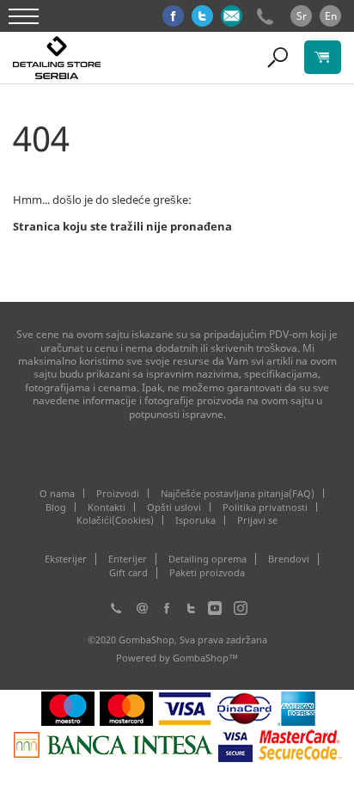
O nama (57, 493)
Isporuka (195, 520)
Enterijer (127, 559)
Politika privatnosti (265, 507)
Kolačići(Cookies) (115, 520)
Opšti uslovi (174, 507)
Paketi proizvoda (207, 573)
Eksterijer (66, 559)
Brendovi (288, 559)
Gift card (128, 573)
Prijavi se (257, 520)
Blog (56, 507)
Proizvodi (117, 493)
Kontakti (106, 507)
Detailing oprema (207, 559)
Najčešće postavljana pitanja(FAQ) (237, 493)
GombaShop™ (205, 657)
